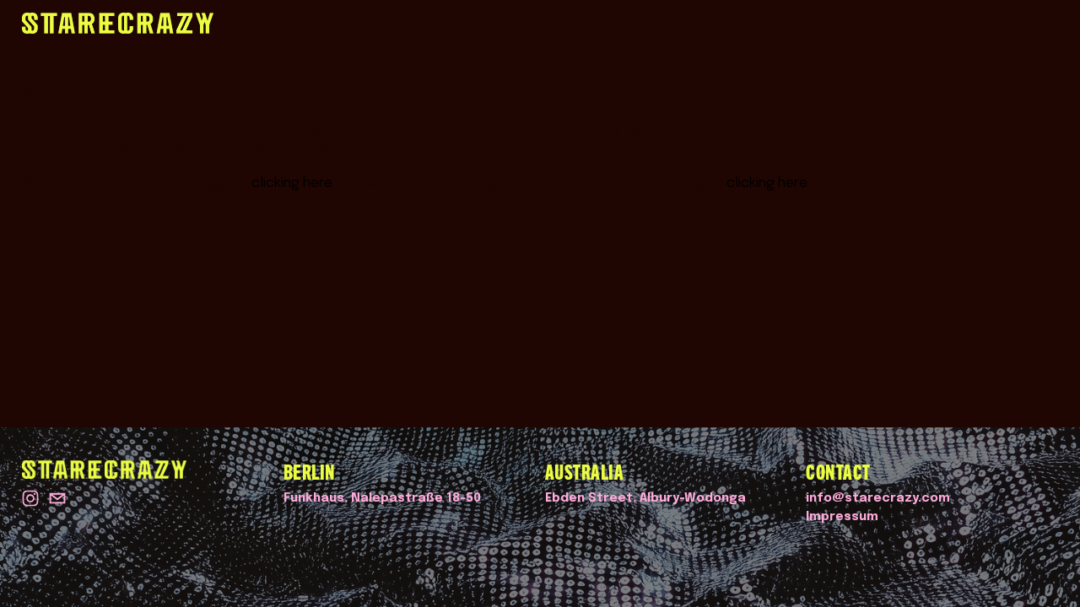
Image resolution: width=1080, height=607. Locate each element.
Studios (870, 23)
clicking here (291, 183)
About (945, 23)
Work (799, 23)
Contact (1022, 23)
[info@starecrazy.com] (57, 498)
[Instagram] (30, 498)
